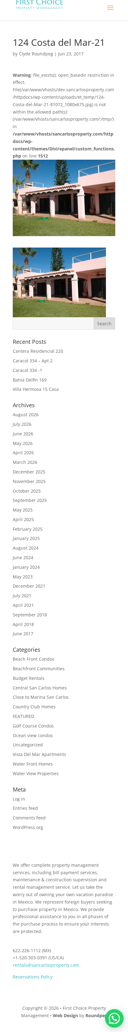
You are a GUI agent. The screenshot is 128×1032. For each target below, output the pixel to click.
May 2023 (23, 577)
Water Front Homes (33, 764)
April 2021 (23, 605)
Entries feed (25, 808)
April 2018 (23, 624)
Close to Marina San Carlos (41, 697)
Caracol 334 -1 (27, 370)
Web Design (65, 1015)
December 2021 (29, 586)
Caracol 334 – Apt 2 (33, 361)
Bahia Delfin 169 (30, 380)
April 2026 (23, 453)
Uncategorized (28, 745)
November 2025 (29, 481)
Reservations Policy (33, 977)
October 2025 (27, 491)
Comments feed (29, 818)
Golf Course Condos (33, 726)
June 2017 (23, 634)
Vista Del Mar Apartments (39, 754)
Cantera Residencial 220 (38, 351)
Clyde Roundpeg (36, 54)
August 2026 (26, 414)
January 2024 (26, 567)
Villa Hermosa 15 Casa (36, 389)
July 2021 (22, 595)
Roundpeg (96, 1015)
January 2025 (26, 538)
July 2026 (22, 424)
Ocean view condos (33, 735)
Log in (19, 799)
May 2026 (23, 443)
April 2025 (23, 519)
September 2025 (30, 500)
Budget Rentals (28, 678)
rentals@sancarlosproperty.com (46, 965)
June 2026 (23, 434)
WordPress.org (28, 827)
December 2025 (29, 472)
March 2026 (25, 462)
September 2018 (30, 615)
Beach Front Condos (33, 659)
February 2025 (28, 529)
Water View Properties (36, 773)
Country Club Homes (34, 707)
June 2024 (23, 557)
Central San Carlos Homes (40, 688)
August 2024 (26, 548)
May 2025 (23, 510)
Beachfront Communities (39, 668)
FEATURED (23, 716)
